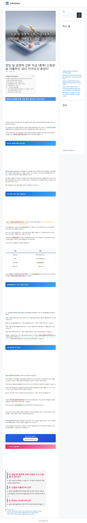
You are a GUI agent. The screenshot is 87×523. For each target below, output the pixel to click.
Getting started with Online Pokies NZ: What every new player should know (72, 76)
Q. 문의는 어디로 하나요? (15, 92)
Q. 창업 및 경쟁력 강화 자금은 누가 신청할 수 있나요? (22, 89)
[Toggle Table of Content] (32, 76)
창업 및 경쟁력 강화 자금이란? (14, 80)
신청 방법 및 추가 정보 (12, 85)
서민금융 (9, 511)
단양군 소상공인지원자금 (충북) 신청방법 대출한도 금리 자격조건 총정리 (22, 512)
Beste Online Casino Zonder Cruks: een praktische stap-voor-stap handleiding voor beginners (71, 88)
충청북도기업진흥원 (37, 511)
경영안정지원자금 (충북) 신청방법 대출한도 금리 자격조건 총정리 (21, 513)
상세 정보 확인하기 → (30, 439)
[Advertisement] (30, 111)
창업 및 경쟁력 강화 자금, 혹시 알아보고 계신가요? (19, 78)
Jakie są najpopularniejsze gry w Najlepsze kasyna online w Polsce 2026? (72, 82)
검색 (64, 11)
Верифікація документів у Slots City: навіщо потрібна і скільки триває (71, 94)
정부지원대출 (14, 511)
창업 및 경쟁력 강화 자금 (27, 511)
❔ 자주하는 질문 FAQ (12, 87)
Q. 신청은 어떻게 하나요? (15, 90)
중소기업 (19, 511)
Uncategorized (10, 509)
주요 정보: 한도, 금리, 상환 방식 (15, 82)
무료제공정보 (15, 3)
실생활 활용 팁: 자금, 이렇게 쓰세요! (16, 83)
